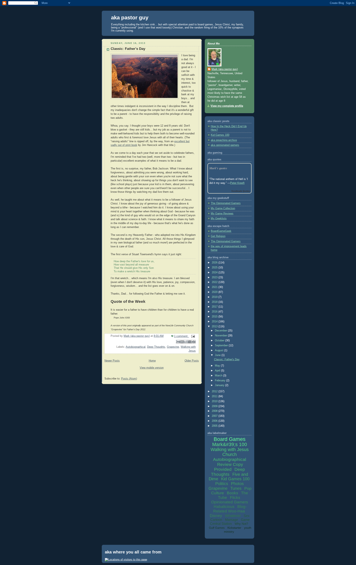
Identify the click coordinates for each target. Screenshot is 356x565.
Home (152, 360)
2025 (215, 267)
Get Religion (218, 236)
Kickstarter (234, 527)
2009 (215, 406)
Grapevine (173, 346)
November (221, 335)
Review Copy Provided (228, 467)
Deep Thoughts (156, 346)
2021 (215, 287)
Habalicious (224, 506)
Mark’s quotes (218, 168)
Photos (237, 483)
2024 (215, 272)
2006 (215, 420)
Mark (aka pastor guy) (225, 69)
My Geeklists (219, 218)
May (218, 365)
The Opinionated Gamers (226, 203)
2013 (215, 326)
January (220, 385)
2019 (215, 297)
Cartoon (216, 520)
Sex (246, 516)
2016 (215, 311)
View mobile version (152, 367)
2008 (215, 411)
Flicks (235, 497)
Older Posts (192, 360)
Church (229, 454)
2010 (215, 401)
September (222, 345)
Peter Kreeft (237, 183)
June (218, 355)
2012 (215, 391)
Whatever (233, 516)
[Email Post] (192, 336)
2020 (215, 292)
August (219, 350)
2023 (215, 277)
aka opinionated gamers (225, 145)
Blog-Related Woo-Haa (230, 508)
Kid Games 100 (220, 135)
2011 (215, 396)
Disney (216, 515)
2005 (215, 425)
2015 (215, 316)
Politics (221, 483)
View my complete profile (227, 106)
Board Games (230, 439)
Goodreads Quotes (240, 191)
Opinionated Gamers (229, 502)
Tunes (235, 488)
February (220, 380)
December (221, 330)
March (219, 375)
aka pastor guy (129, 17)
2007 (215, 416)
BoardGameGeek (221, 231)
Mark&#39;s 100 (229, 444)
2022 (215, 282)
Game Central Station (230, 521)
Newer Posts (112, 360)
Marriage (231, 520)
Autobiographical (135, 346)
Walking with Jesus (230, 449)
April (218, 370)
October (220, 340)
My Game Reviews (222, 213)
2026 (215, 262)
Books (232, 493)
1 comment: (181, 336)
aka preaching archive (224, 140)
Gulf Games (217, 527)
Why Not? (241, 523)
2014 (215, 321)
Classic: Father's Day (128, 49)
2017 (215, 306)
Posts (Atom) (129, 378)
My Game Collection (223, 208)
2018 (215, 302)
